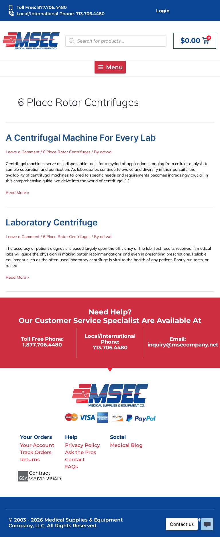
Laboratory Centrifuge (52, 222)
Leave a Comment (23, 151)
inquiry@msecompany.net (183, 344)
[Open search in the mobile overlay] (115, 41)
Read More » (17, 192)
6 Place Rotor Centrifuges (67, 151)
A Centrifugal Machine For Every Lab (81, 137)
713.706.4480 (110, 347)
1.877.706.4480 (42, 344)
